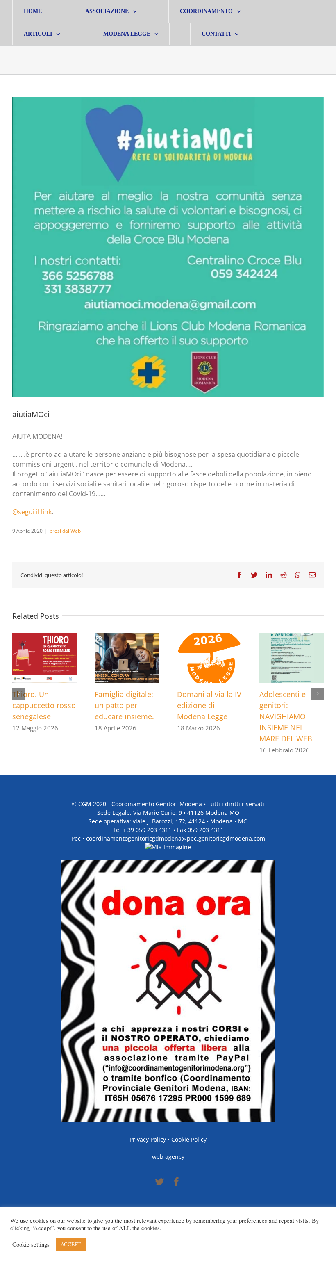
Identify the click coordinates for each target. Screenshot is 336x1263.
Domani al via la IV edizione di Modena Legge (209, 705)
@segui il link (32, 511)
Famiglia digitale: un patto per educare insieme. (124, 705)
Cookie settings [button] (31, 1244)
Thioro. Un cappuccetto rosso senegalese (44, 705)
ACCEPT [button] (71, 1244)
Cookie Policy (189, 1139)
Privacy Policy (147, 1139)
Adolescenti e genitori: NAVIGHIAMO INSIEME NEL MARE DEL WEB (285, 716)
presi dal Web (65, 530)
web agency (168, 1156)
